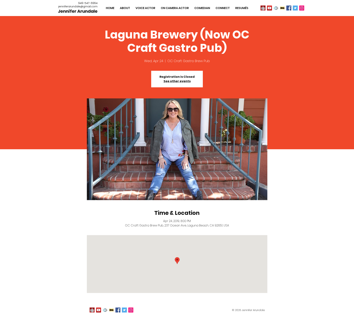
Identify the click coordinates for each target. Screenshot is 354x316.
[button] (241, 8)
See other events (177, 81)
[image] (263, 8)
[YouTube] (269, 8)
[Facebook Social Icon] (288, 8)
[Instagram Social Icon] (301, 8)
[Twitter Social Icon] (295, 8)
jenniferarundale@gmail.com (78, 6)
